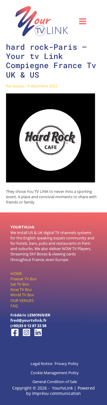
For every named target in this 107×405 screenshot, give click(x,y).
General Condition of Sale (54, 381)
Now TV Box (21, 289)
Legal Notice (41, 363)
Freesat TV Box (23, 278)
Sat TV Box (19, 284)
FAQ (14, 305)
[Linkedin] (38, 332)
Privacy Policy (66, 363)
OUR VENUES (22, 300)
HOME (16, 273)
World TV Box (22, 294)
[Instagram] (26, 332)
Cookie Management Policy (55, 372)
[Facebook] (15, 332)
